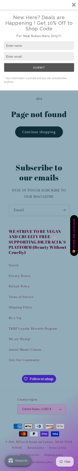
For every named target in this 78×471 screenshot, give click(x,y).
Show (74, 235)
